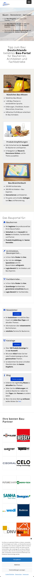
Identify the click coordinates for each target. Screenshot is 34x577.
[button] (31, 539)
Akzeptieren (17, 559)
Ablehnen (17, 565)
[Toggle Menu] (29, 2)
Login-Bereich (11, 268)
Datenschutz (18, 574)
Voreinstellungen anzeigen (17, 570)
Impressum (26, 574)
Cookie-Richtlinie (9, 574)
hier (19, 401)
